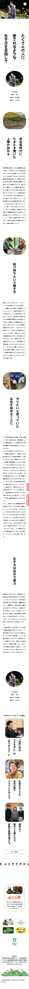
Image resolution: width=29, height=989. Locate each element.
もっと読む (14, 852)
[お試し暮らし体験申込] (27, 500)
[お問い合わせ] (27, 487)
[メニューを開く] (25, 4)
